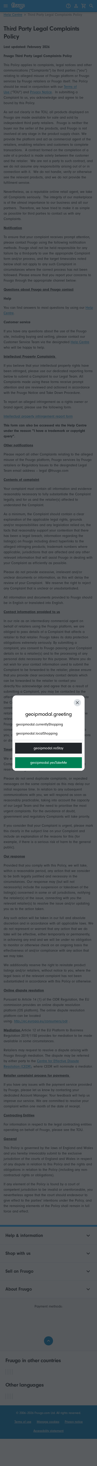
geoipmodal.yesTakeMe (48, 763)
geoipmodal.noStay (48, 748)
